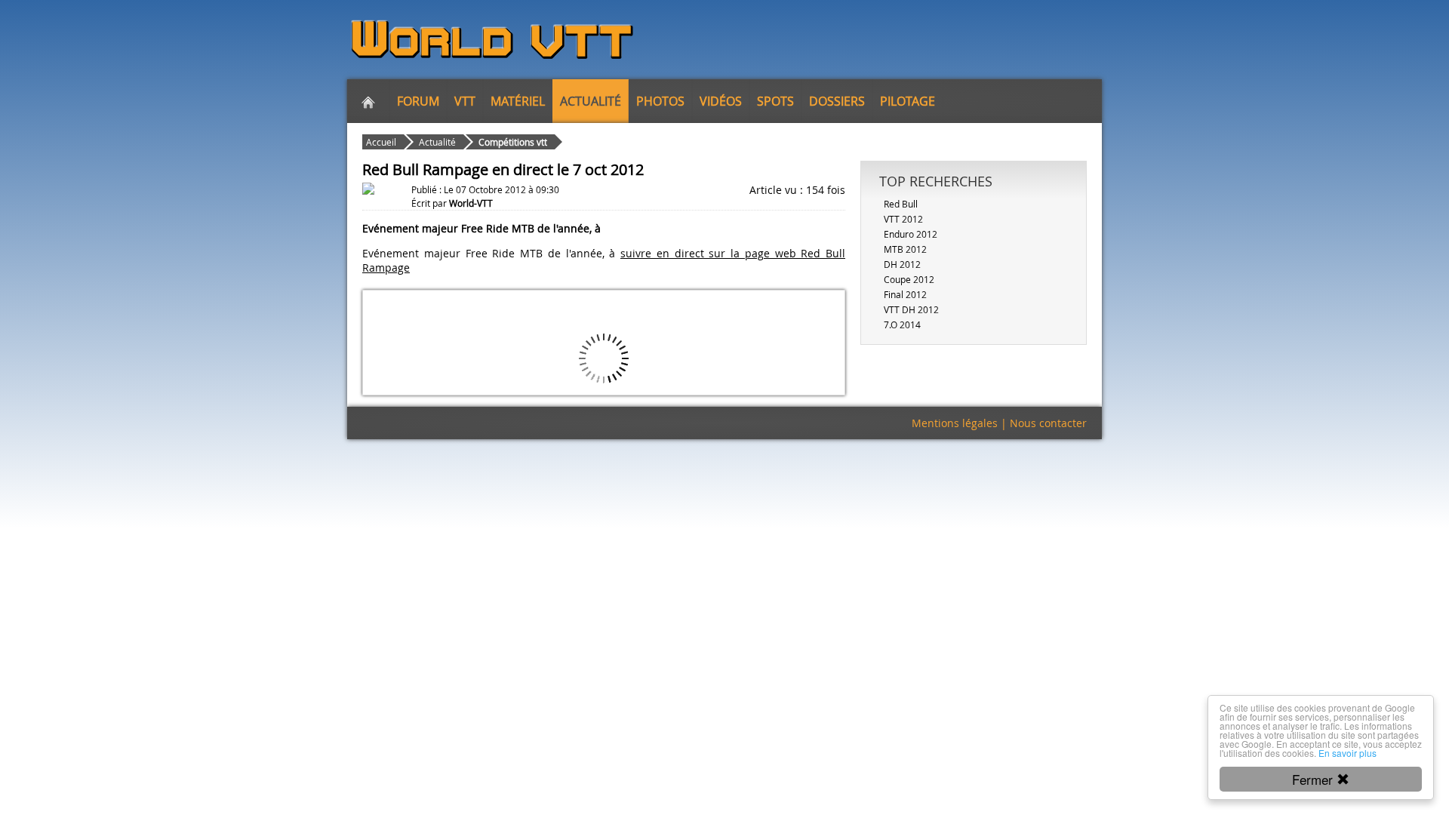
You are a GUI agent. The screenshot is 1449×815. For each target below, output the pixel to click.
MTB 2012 (905, 249)
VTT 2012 (903, 219)
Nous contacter (1048, 423)
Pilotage (907, 101)
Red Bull (901, 204)
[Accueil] (368, 101)
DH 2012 (902, 264)
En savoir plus (1347, 752)
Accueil (381, 142)
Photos (660, 101)
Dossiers (837, 101)
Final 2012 (905, 294)
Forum (418, 101)
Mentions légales (955, 423)
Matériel (518, 101)
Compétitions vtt (512, 142)
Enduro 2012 (910, 234)
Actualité (590, 101)
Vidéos (721, 101)
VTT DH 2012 (911, 309)
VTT (464, 101)
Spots (775, 101)
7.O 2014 (902, 324)
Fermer (1314, 779)
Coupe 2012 (909, 279)
